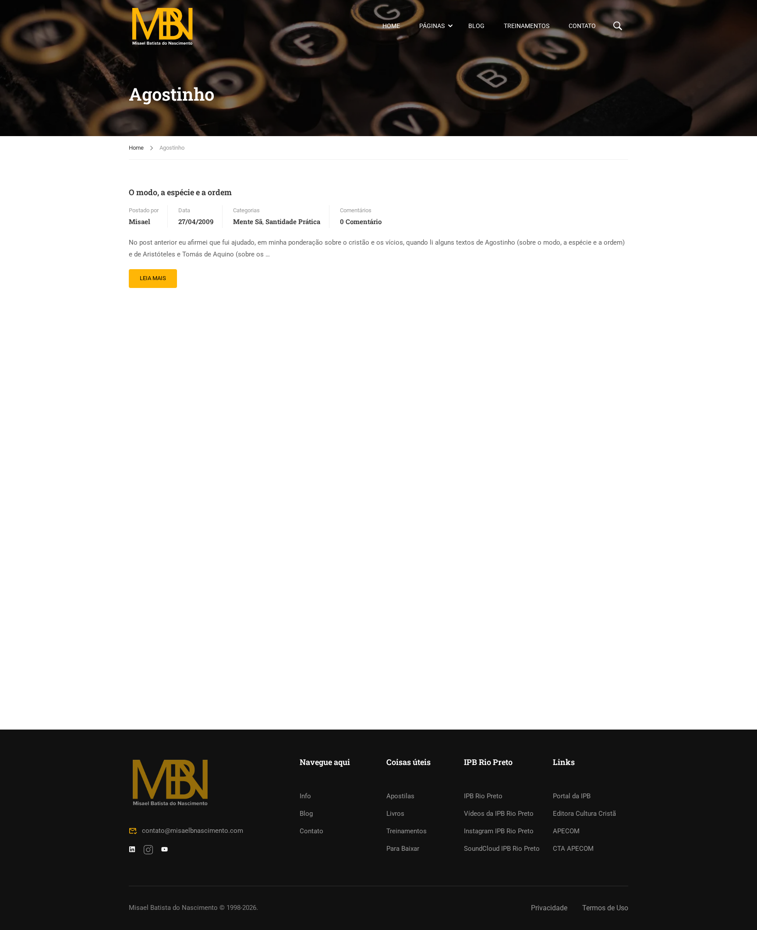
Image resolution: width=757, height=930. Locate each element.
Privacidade (549, 908)
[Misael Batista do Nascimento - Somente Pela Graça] (162, 26)
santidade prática (292, 221)
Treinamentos (526, 25)
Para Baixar (402, 849)
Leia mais (152, 275)
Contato (582, 25)
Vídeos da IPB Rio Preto (499, 814)
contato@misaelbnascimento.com (192, 831)
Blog (476, 25)
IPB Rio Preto (483, 796)
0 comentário (361, 221)
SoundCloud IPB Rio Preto (502, 849)
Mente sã (247, 221)
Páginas (432, 25)
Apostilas (400, 796)
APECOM (566, 831)
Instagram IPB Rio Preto (499, 831)
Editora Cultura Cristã (584, 814)
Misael (139, 221)
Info (305, 796)
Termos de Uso (605, 908)
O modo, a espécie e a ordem (180, 192)
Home (391, 25)
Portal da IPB (572, 796)
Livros (395, 814)
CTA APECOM (573, 849)
